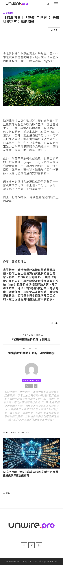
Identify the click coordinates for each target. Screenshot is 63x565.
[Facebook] (31, 386)
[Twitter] (31, 545)
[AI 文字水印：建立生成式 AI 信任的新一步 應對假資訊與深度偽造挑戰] (31, 453)
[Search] (48, 3)
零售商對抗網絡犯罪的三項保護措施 (31, 353)
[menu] (56, 4)
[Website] (27, 386)
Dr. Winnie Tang (31, 380)
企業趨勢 (9, 13)
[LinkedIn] (35, 386)
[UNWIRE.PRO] (17, 3)
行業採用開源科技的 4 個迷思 (31, 339)
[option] (31, 458)
